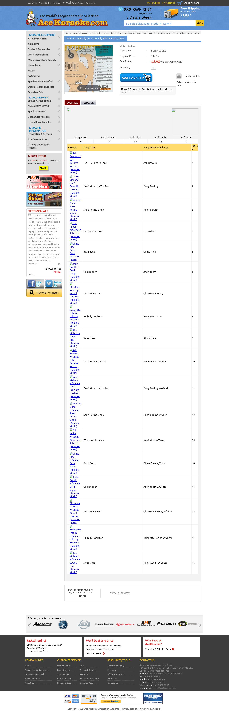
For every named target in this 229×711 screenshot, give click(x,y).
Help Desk (167, 664)
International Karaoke (39, 122)
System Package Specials (41, 86)
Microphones (35, 65)
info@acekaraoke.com (165, 687)
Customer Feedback (34, 674)
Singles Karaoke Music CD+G (112, 33)
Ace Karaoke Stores (38, 139)
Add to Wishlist (193, 76)
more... (31, 274)
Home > (70, 33)
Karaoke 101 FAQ (61, 2)
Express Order (64, 678)
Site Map (111, 669)
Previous (30, 625)
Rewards (84, 674)
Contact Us (90, 2)
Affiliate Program (115, 674)
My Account (168, 2)
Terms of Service (88, 669)
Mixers (31, 70)
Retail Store (77, 2)
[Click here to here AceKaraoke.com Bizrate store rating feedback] (153, 703)
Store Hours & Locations (36, 669)
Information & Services (40, 130)
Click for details (93, 653)
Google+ (157, 708)
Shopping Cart (191, 2)
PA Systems (34, 75)
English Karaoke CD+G (85, 33)
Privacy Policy (145, 708)
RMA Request (64, 669)
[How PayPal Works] (120, 703)
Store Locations (32, 678)
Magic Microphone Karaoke (42, 59)
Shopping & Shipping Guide (158, 649)
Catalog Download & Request (39, 146)
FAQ (82, 665)
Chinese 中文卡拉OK (38, 105)
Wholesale (112, 678)
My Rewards (153, 2)
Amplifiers (33, 43)
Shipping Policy (87, 682)
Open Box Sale (35, 91)
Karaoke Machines (41, 36)
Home (28, 665)
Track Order (45, 2)
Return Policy (63, 665)
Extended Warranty (89, 678)
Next (199, 625)
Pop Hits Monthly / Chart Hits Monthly (146, 33)
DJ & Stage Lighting (38, 54)
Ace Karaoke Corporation (96, 708)
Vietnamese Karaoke (39, 116)
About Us (32, 2)
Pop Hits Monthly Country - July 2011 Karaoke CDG (81, 591)
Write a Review (127, 46)
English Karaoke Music (39, 99)
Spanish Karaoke (36, 111)
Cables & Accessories (39, 49)
